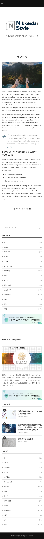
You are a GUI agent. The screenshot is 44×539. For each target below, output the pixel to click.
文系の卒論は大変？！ (26, 439)
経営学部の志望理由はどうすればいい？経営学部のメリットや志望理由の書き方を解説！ (30, 427)
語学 (23, 304)
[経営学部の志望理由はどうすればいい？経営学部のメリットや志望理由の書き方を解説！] (9, 428)
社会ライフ (23, 290)
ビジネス (23, 261)
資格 (23, 309)
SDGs (23, 247)
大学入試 (23, 271)
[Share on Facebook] (22, 209)
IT (23, 242)
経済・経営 (23, 295)
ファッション (23, 266)
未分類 (23, 280)
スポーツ (23, 252)
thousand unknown (25, 128)
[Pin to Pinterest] (27, 209)
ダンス (23, 256)
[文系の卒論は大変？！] (9, 442)
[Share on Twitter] (24, 209)
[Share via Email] (30, 209)
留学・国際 (23, 285)
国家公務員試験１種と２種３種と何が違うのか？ (30, 412)
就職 (23, 276)
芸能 (23, 299)
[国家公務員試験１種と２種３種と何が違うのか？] (9, 414)
